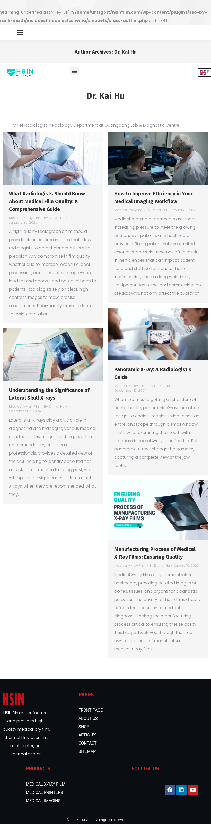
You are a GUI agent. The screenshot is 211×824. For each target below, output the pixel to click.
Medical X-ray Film (24, 217)
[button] (74, 71)
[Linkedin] (181, 790)
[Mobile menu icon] (20, 32)
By (54, 218)
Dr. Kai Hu (125, 52)
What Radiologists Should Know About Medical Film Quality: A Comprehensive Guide (47, 201)
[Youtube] (193, 790)
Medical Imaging (128, 210)
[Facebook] (170, 790)
